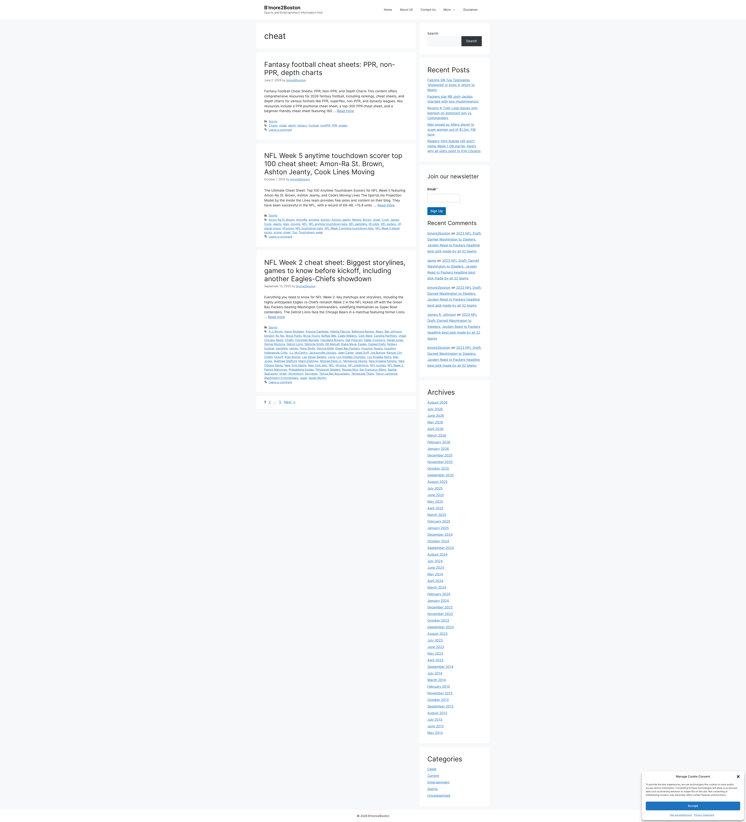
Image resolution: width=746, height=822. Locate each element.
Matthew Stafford (285, 361)
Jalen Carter (345, 352)
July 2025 (435, 488)
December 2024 (440, 535)
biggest (269, 335)
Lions (331, 357)
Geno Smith (307, 348)
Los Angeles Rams (379, 357)
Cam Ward (365, 335)
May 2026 (435, 422)
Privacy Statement (704, 814)
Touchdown (306, 232)
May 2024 (435, 574)
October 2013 (438, 700)
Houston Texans (372, 348)
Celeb (432, 769)
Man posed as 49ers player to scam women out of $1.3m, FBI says (451, 129)
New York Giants (295, 365)
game (431, 261)
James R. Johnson (441, 315)
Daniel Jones (395, 340)
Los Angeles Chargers (351, 357)
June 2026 (435, 416)
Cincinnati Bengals (307, 340)
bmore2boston (438, 233)
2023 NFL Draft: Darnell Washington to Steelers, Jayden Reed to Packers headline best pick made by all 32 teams (453, 326)
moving (295, 224)
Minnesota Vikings (355, 361)
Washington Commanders (281, 378)
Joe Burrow (377, 352)
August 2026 (437, 402)
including (390, 348)
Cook (385, 219)
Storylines (311, 373)
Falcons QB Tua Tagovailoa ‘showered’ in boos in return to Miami (451, 85)
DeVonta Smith (314, 344)
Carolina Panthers (385, 335)
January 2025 (438, 528)
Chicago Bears (273, 340)
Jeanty (277, 224)
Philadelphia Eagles (301, 369)
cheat (283, 125)
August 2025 (437, 482)
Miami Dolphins (308, 361)
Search (432, 33)
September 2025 (440, 475)
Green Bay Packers (347, 348)
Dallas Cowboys (374, 340)
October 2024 (438, 541)
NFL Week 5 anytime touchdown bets (349, 228)
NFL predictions (358, 365)
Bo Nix (280, 335)
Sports (273, 121)
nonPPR (325, 125)
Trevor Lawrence (386, 373)
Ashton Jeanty (341, 219)
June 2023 (435, 647)
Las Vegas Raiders (314, 357)
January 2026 (438, 449)
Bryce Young (311, 335)
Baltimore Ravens (363, 331)
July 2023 (435, 640)
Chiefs (289, 340)
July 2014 (434, 673)
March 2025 (436, 515)
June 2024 (435, 568)
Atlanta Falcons (340, 331)
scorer (278, 232)
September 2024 (440, 548)
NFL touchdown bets (309, 228)
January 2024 (438, 601)
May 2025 (435, 501)
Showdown (295, 373)
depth (292, 125)
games (293, 348)
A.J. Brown (276, 331)
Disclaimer (470, 9)
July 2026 (435, 409)
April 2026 (435, 429)
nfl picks (341, 365)
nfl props (288, 228)
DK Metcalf (332, 344)
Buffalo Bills (328, 335)
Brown (367, 219)
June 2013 (435, 726)
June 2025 (435, 495)
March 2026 (436, 435)
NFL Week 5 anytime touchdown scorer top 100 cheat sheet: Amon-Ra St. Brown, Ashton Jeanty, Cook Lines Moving (333, 163)
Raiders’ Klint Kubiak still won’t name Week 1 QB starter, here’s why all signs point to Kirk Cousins (454, 146)
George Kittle (325, 348)
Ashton (325, 219)
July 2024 (435, 561)
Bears (379, 331)
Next (289, 402)
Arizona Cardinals (317, 331)
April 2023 (435, 660)
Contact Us (428, 9)
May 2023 (435, 653)
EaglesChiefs (377, 344)
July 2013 (434, 720)
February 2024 (438, 594)
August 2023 (437, 634)
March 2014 (436, 680)
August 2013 (437, 713)
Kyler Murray (293, 357)
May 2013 (435, 733)
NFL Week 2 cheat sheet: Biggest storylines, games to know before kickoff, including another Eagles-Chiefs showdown (334, 270)
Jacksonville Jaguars (322, 352)
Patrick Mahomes (275, 369)
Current (433, 776)
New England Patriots (383, 361)
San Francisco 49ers (372, 369)
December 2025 (439, 455)
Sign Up (436, 211)
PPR (334, 125)
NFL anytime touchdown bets (328, 224)
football (314, 125)
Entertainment (438, 782)
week (319, 232)
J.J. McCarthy (298, 352)
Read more (345, 111)
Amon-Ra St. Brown (282, 219)
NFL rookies (378, 365)
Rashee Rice (350, 369)
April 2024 (435, 581)
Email (432, 189)
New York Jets (317, 365)
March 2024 (436, 587)
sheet (287, 232)
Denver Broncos (274, 344)
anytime (314, 219)
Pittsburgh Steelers (327, 369)
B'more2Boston (282, 7)
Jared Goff (362, 352)
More (447, 9)
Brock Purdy (294, 335)
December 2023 (440, 607)
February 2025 (438, 521)
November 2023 (440, 614)
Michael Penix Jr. (331, 361)
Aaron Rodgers (294, 331)
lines (286, 224)
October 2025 (438, 468)
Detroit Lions (295, 344)
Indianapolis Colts (276, 352)
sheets (343, 125)
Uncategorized (438, 796)
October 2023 (438, 620)
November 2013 (439, 693)
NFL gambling (358, 224)
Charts (273, 125)
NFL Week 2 (395, 365)
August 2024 (437, 554)
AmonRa (301, 219)
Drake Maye (348, 344)
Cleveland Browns (332, 340)
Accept (693, 806)
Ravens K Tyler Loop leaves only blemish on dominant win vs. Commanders (452, 113)
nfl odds (374, 224)
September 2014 (440, 667)
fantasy (302, 125)
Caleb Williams (347, 335)
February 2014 (438, 686)
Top (294, 232)
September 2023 (440, 627)
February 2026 (438, 442)
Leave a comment (280, 129)
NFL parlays (388, 224)
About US (406, 9)
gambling (282, 348)
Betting (356, 219)
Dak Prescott (353, 340)
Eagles (362, 344)
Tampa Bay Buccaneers (334, 373)
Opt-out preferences (681, 814)
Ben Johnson (393, 331)
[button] (738, 776)
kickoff (278, 357)
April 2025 (435, 508)
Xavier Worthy (318, 378)
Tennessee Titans (362, 373)
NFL (304, 224)
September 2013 (440, 706)
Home (388, 9)
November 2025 (440, 462)
